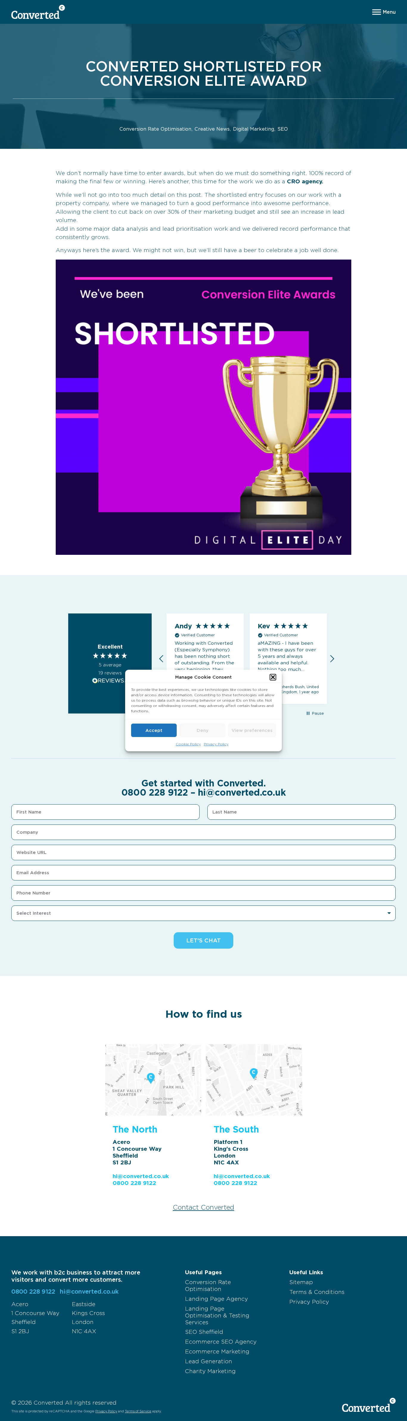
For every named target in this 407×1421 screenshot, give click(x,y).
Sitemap (301, 1282)
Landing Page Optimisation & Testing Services (217, 1315)
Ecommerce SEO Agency (221, 1341)
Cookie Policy (188, 744)
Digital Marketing (253, 129)
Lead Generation (208, 1361)
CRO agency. (305, 181)
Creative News (212, 129)
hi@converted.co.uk (242, 792)
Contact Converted (203, 1207)
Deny (203, 730)
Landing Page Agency (216, 1298)
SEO (282, 129)
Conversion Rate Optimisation (155, 129)
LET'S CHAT (203, 940)
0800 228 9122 (154, 792)
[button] (273, 677)
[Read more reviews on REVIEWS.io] (110, 681)
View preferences (252, 730)
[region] (247, 659)
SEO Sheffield (204, 1331)
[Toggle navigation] (384, 12)
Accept (153, 730)
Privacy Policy (216, 744)
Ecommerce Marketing (217, 1351)
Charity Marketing (210, 1371)
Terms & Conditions (316, 1292)
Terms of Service (138, 1411)
